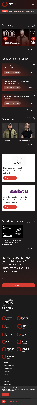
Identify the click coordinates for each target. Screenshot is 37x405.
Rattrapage (7, 372)
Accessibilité (7, 384)
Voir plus (30, 50)
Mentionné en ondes (12, 72)
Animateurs (7, 375)
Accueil (6, 362)
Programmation (8, 368)
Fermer (5, 394)
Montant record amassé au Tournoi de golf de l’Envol (21, 11)
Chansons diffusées (9, 365)
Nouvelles (6, 381)
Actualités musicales (9, 378)
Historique (30, 110)
